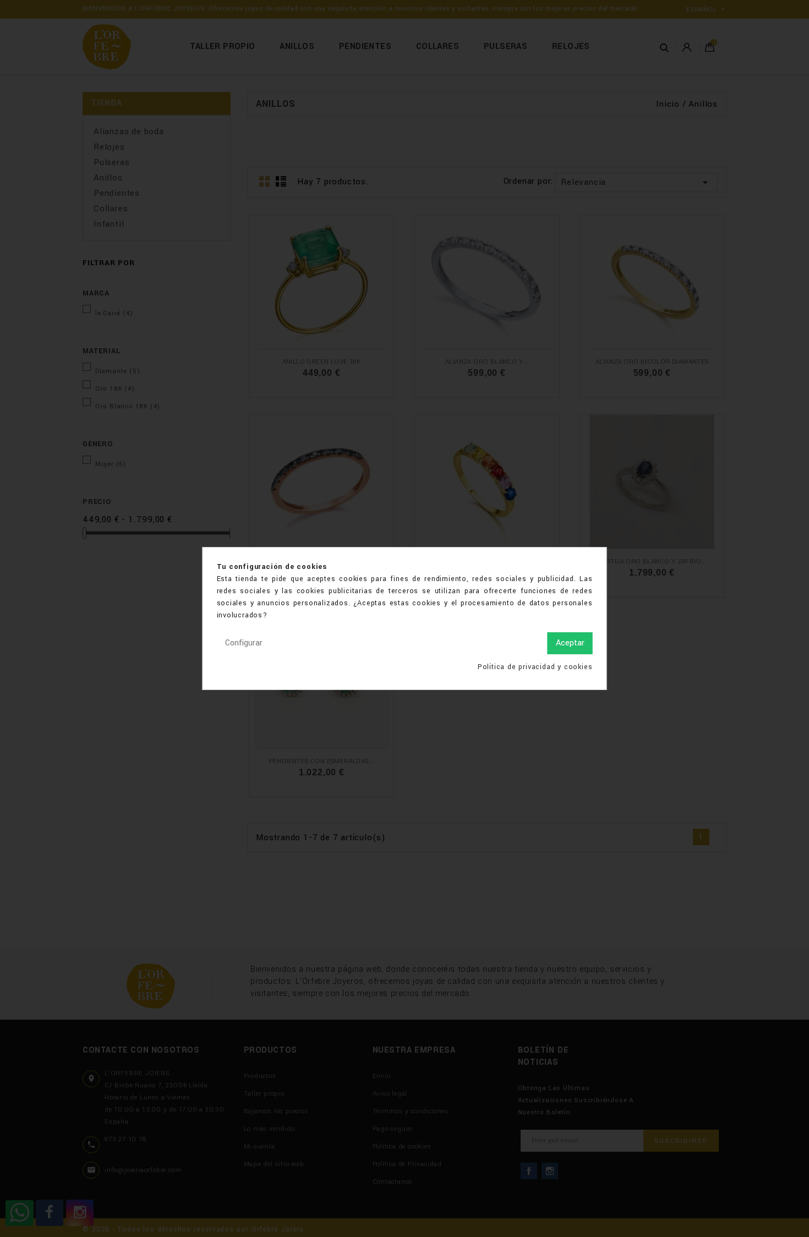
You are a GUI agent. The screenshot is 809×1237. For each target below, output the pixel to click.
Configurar (244, 643)
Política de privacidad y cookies (535, 667)
